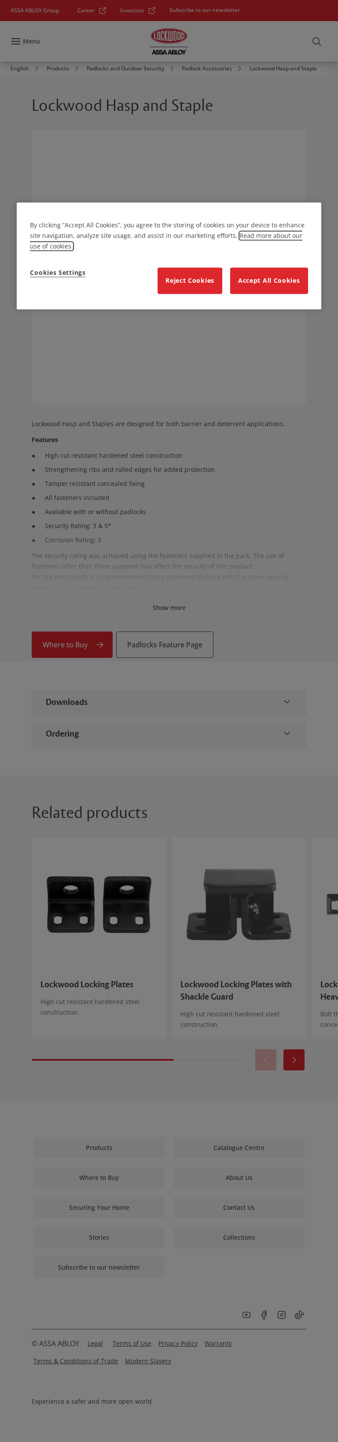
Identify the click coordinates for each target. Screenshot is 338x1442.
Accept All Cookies (269, 280)
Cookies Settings (57, 272)
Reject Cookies (189, 280)
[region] (169, 255)
